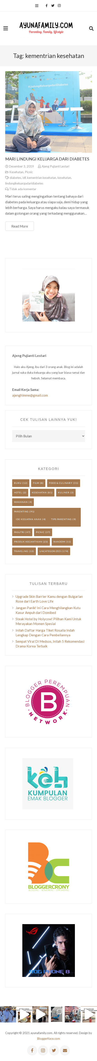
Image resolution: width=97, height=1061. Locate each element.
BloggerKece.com (48, 1038)
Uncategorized (50, 551)
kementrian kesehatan (41, 177)
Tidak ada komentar (22, 189)
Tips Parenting (61, 519)
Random (59, 541)
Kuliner (63, 492)
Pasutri (19, 532)
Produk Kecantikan (28, 541)
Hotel (18, 492)
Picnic (29, 172)
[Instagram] (59, 5)
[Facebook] (46, 5)
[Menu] (36, 5)
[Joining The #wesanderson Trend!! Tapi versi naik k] (89, 1014)
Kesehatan (16, 172)
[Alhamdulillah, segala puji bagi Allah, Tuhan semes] (56, 1014)
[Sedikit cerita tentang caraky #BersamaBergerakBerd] (24, 1014)
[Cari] (91, 28)
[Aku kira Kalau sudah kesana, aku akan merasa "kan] (40, 1014)
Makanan (21, 502)
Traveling (21, 551)
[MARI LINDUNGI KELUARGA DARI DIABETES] (48, 112)
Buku (18, 483)
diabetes (15, 177)
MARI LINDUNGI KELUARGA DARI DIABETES (47, 158)
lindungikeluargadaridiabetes (24, 183)
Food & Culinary (60, 483)
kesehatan (64, 177)
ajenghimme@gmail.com (30, 395)
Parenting (21, 511)
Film (36, 483)
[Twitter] (53, 5)
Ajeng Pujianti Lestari (55, 166)
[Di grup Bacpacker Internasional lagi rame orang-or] (8, 1014)
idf (24, 177)
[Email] (65, 1050)
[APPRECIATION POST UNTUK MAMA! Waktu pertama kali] (73, 1014)
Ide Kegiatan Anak (29, 519)
